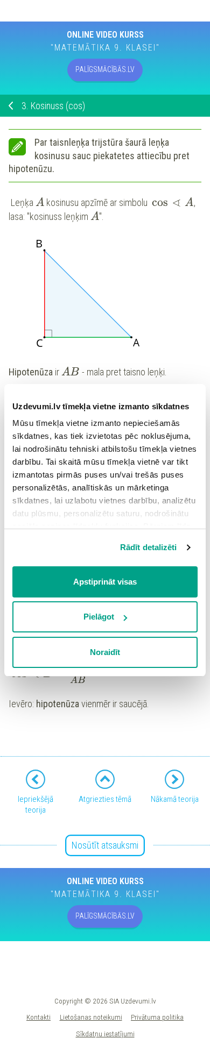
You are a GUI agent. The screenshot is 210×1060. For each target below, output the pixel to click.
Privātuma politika (157, 1017)
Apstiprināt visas (105, 581)
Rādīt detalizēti (148, 547)
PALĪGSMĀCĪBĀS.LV (105, 69)
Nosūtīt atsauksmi (105, 845)
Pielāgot (98, 616)
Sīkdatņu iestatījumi (105, 1033)
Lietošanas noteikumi (91, 1017)
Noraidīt (105, 652)
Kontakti (38, 1017)
